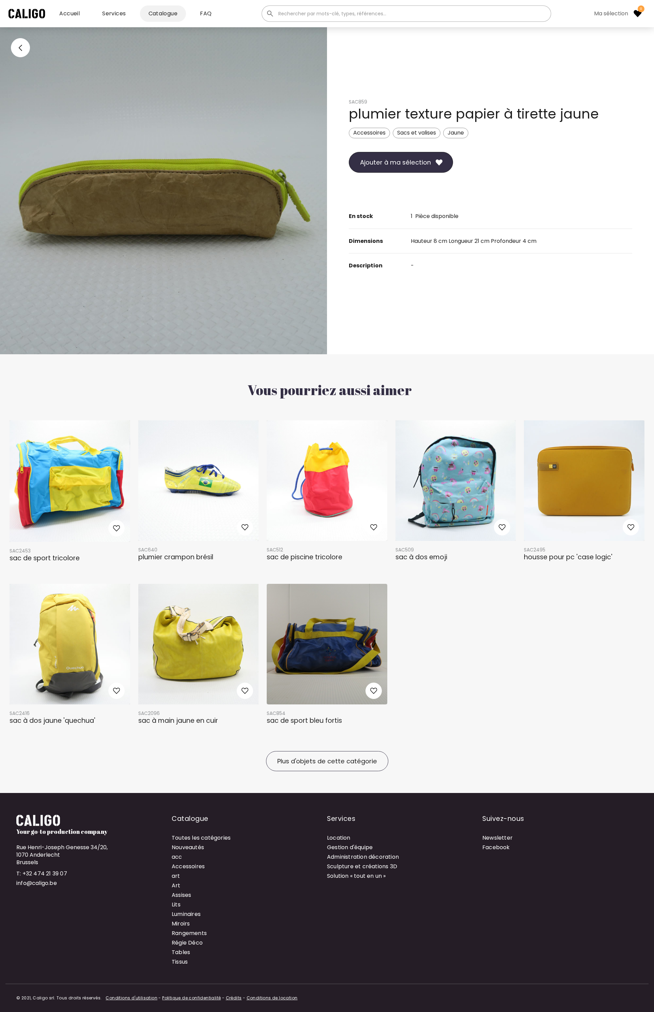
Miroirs (181, 924)
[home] (26, 14)
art (176, 876)
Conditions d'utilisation (131, 998)
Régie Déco (187, 943)
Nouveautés (188, 847)
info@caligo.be (36, 883)
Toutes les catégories (201, 838)
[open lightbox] (163, 190)
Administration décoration (363, 857)
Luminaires (186, 914)
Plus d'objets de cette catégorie (327, 761)
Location (339, 838)
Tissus (180, 962)
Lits (176, 904)
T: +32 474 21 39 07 (41, 873)
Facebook (496, 847)
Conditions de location (272, 998)
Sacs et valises (416, 133)
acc (177, 857)
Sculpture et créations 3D (362, 866)
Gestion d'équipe (350, 847)
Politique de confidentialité (191, 998)
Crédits (234, 998)
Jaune (456, 133)
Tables (181, 952)
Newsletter (497, 838)
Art (176, 885)
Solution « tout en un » (356, 876)
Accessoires (369, 133)
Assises (181, 895)
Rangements (189, 933)
